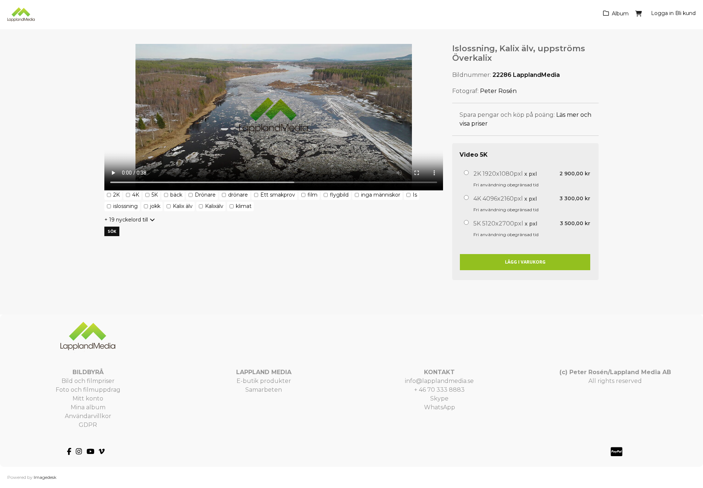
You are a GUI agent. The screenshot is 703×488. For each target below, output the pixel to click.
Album (620, 13)
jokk (155, 206)
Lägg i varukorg (525, 262)
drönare (238, 194)
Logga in (662, 13)
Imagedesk (45, 477)
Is (415, 194)
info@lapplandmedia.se (439, 380)
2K (116, 194)
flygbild (339, 194)
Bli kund (685, 13)
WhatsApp (439, 407)
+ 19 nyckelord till (126, 219)
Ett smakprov (277, 194)
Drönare (205, 194)
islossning (125, 206)
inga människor (380, 194)
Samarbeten (263, 389)
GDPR (88, 424)
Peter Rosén (498, 90)
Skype (439, 398)
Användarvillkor (88, 416)
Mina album (88, 407)
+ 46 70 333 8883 (439, 389)
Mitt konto (87, 398)
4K (135, 194)
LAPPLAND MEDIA (263, 372)
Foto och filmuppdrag (88, 389)
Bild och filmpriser (88, 380)
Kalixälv (214, 206)
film (312, 194)
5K (155, 194)
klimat (244, 206)
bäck (176, 194)
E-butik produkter (264, 380)
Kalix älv (183, 206)
